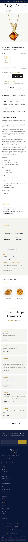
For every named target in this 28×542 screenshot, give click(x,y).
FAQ (2, 494)
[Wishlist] (22, 5)
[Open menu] (2, 5)
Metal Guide (4, 474)
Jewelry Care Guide (6, 478)
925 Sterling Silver (5, 516)
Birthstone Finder (5, 469)
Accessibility (24, 536)
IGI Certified (4, 513)
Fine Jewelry (14, 452)
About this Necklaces (9, 111)
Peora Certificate (5, 511)
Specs (18, 111)
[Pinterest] (6, 462)
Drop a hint (6, 95)
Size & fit (24, 111)
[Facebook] (9, 462)
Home (3, 11)
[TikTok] (12, 462)
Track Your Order (5, 491)
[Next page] (19, 423)
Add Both (20, 88)
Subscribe (22, 441)
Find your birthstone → (19, 1)
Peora (14, 450)
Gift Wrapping (4, 498)
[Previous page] (8, 423)
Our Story (3, 505)
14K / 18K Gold (4, 518)
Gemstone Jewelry (8, 11)
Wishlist (23, 95)
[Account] (25, 5)
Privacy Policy (3, 536)
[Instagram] (2, 462)
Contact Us (4, 496)
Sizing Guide (4, 476)
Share (14, 95)
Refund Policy (17, 536)
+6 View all (24, 68)
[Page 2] (14, 423)
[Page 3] (15, 423)
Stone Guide (4, 471)
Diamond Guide (5, 480)
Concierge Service (5, 483)
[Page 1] (13, 423)
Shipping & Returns (5, 489)
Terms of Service (10, 536)
